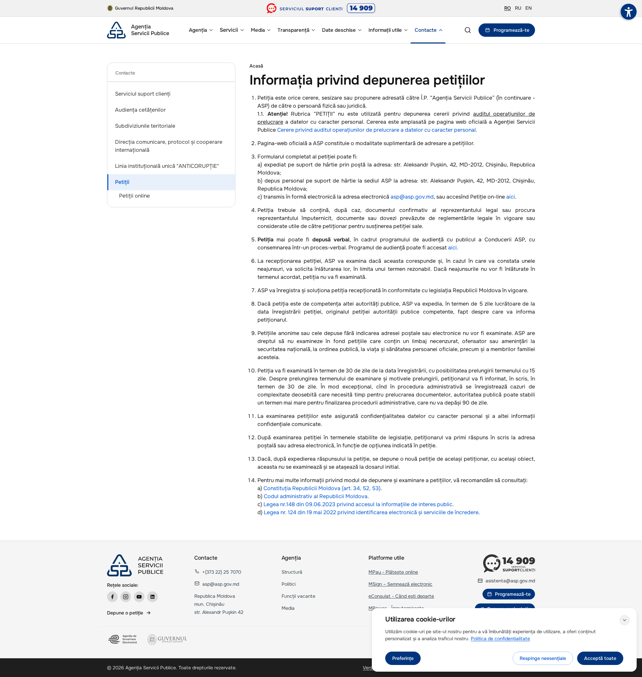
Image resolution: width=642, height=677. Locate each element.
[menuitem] (200, 30)
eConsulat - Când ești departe (401, 596)
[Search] (467, 30)
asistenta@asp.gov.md (510, 581)
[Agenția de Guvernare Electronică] (123, 639)
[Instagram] (125, 596)
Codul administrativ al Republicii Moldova (315, 496)
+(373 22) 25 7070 (221, 572)
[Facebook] (112, 596)
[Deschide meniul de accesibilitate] (628, 11)
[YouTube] (139, 596)
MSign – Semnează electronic (400, 584)
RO (507, 8)
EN (528, 8)
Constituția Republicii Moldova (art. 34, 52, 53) (322, 488)
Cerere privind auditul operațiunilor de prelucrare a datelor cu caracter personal (376, 129)
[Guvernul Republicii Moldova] (167, 639)
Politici (289, 584)
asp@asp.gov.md (412, 196)
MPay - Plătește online (393, 572)
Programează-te (511, 30)
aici (510, 196)
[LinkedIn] (152, 596)
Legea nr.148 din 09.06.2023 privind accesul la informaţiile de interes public (357, 504)
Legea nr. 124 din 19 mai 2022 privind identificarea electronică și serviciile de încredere (371, 512)
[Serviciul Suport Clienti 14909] (321, 8)
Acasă (256, 66)
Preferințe (403, 658)
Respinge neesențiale (543, 658)
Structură (292, 572)
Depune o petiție (125, 613)
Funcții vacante (298, 596)
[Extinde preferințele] (624, 620)
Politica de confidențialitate (500, 639)
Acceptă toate (600, 658)
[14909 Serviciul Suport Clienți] (509, 563)
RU (518, 8)
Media (288, 608)
